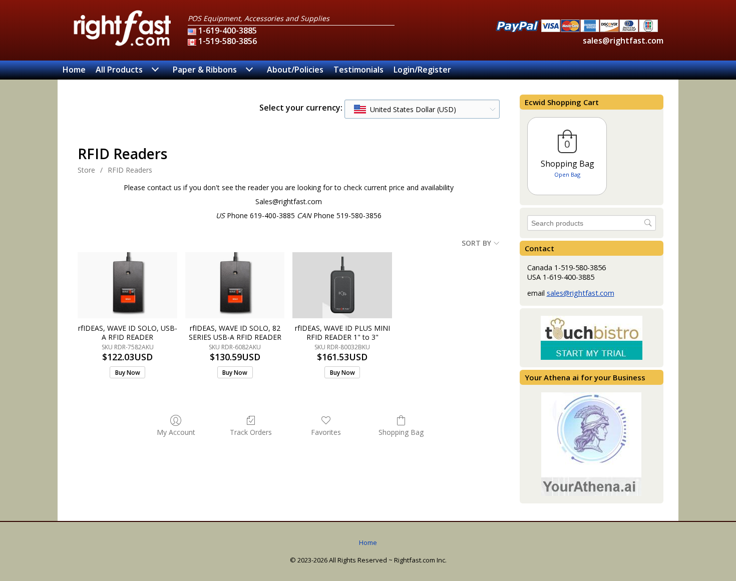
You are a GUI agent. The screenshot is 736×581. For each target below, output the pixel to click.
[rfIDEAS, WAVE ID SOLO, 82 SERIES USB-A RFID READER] (235, 285)
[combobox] (422, 109)
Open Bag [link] (567, 174)
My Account (176, 432)
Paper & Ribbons (205, 69)
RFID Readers (130, 170)
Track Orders (251, 432)
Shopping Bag (401, 432)
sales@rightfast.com (623, 40)
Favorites (326, 432)
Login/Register (422, 69)
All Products (119, 69)
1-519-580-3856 (227, 41)
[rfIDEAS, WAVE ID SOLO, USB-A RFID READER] (127, 285)
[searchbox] (591, 223)
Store (86, 170)
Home (74, 69)
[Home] (123, 45)
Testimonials (358, 69)
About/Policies (295, 69)
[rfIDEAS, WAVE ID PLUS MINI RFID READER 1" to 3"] (342, 285)
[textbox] (405, 110)
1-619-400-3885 (227, 30)
